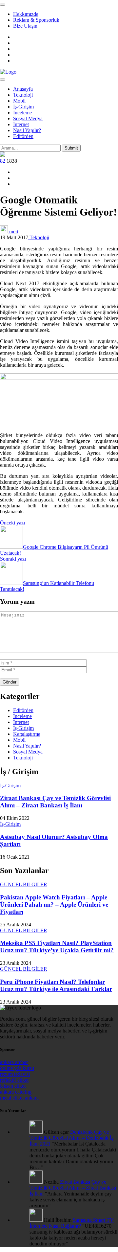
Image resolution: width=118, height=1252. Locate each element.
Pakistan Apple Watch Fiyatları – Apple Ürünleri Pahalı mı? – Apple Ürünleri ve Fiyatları (54, 904)
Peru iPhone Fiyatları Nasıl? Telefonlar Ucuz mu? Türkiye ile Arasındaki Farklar (56, 985)
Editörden (23, 136)
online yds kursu (17, 1068)
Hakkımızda (25, 14)
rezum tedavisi (15, 1074)
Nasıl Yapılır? (27, 130)
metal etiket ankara (19, 1098)
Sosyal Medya (28, 118)
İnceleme (22, 112)
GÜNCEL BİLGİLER (23, 884)
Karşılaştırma (26, 734)
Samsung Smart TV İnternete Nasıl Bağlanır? (72, 1223)
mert (13, 231)
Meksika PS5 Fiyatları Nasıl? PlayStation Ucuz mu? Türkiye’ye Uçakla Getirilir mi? (57, 946)
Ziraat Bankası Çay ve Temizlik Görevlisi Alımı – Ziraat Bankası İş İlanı (55, 802)
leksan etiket (13, 1086)
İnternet (21, 124)
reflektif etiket (14, 1080)
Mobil (19, 101)
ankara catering (15, 1092)
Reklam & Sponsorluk (36, 20)
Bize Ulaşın (25, 26)
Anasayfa (23, 89)
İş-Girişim (23, 106)
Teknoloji (23, 95)
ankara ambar (14, 1062)
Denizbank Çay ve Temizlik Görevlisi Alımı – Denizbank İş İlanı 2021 (71, 1138)
